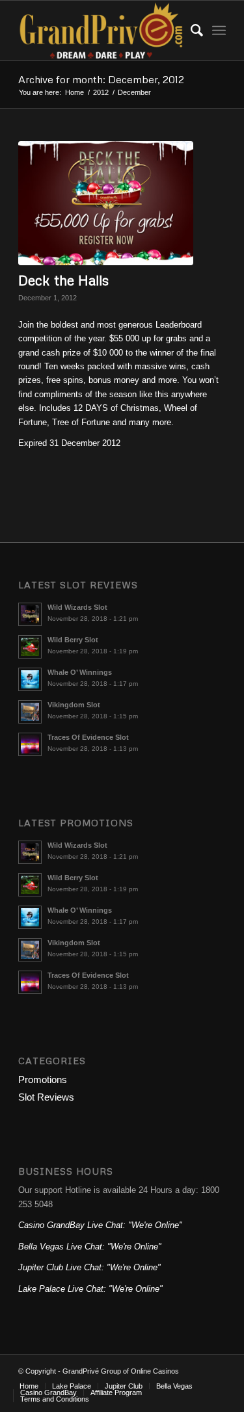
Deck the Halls (63, 280)
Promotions (42, 1079)
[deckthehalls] (105, 203)
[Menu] (219, 30)
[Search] (190, 30)
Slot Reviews (46, 1097)
